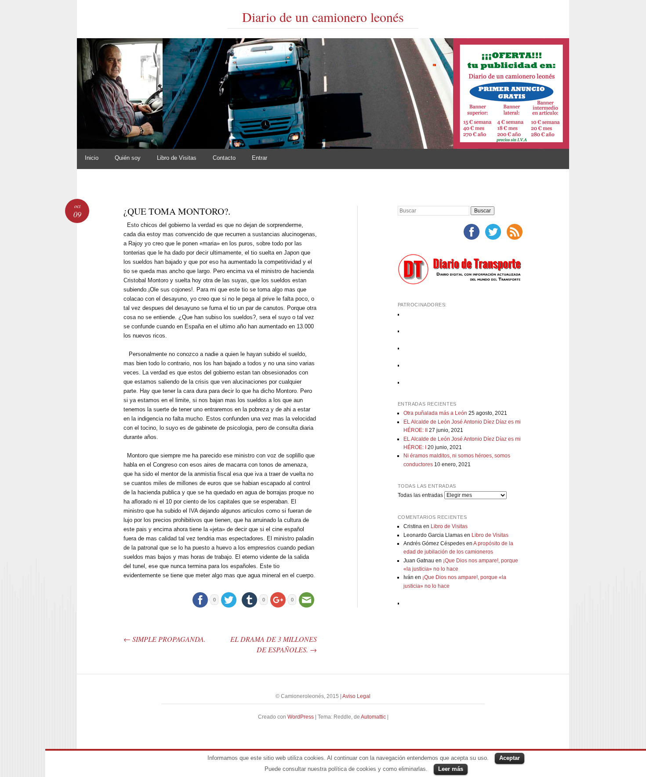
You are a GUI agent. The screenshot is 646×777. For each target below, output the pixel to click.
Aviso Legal (356, 696)
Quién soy (128, 158)
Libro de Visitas (176, 158)
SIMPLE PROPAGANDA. (164, 639)
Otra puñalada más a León (435, 413)
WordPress (300, 717)
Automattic (374, 717)
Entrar (259, 158)
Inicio (91, 158)
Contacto (224, 158)
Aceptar (509, 758)
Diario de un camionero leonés (323, 16)
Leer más (450, 769)
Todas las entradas (420, 495)
